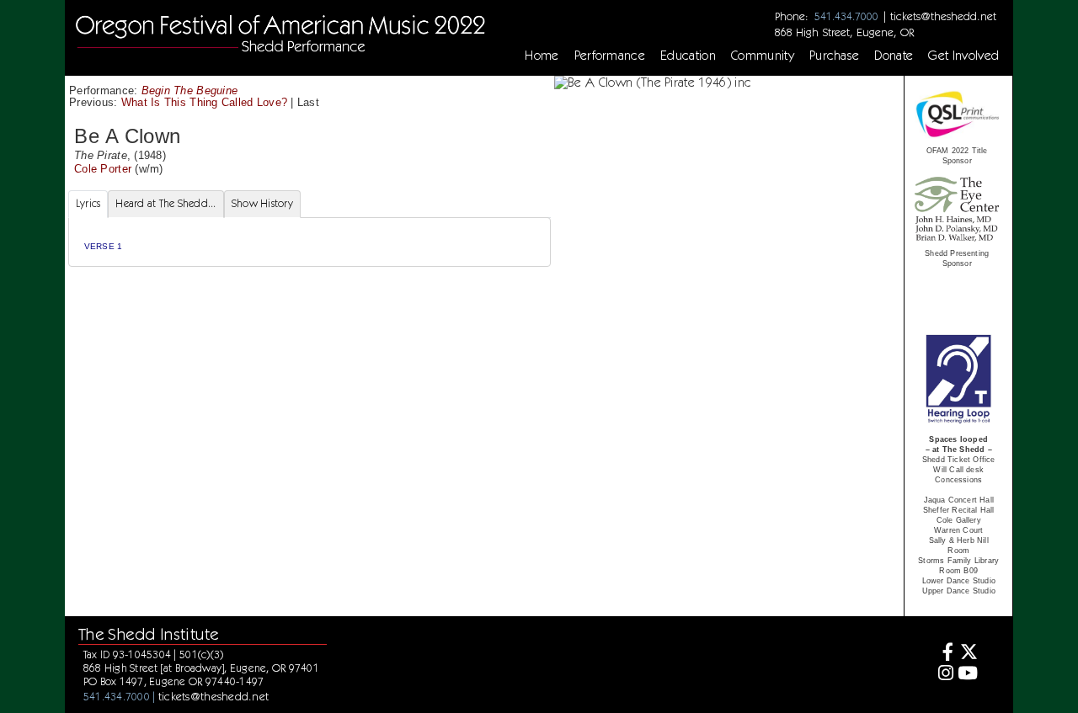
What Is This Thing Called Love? (206, 102)
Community (762, 55)
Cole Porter (102, 168)
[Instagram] (942, 674)
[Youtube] (968, 674)
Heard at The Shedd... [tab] (165, 203)
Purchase (834, 55)
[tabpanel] (309, 242)
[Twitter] (968, 653)
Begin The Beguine (189, 90)
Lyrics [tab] (88, 203)
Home (541, 55)
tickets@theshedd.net (943, 16)
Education (688, 55)
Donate (893, 55)
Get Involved (963, 55)
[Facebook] (942, 653)
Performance (610, 55)
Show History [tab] (262, 203)
